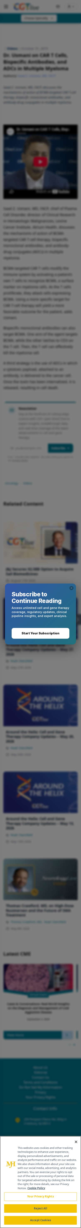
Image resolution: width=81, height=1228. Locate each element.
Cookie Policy (36, 1188)
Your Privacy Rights (40, 1196)
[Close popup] (71, 588)
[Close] (76, 1141)
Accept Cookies (40, 1220)
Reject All (40, 1208)
